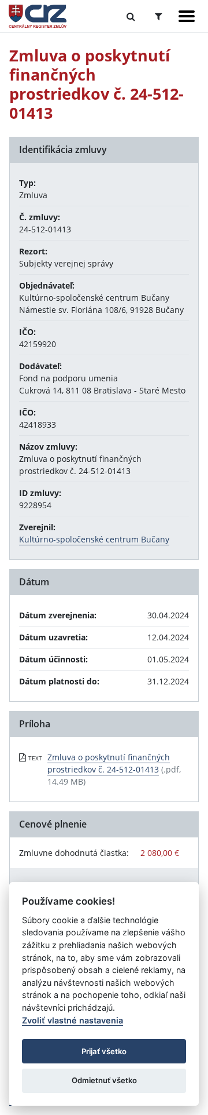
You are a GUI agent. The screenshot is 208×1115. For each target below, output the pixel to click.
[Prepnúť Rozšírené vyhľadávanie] (158, 16)
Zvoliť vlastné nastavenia (72, 1020)
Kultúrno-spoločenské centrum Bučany (94, 539)
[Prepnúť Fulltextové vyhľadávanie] (131, 16)
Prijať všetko (104, 1051)
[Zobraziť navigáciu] (186, 16)
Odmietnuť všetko (104, 1080)
